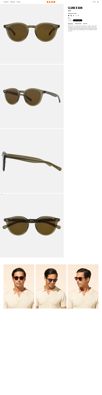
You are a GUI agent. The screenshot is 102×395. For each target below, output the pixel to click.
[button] (68, 15)
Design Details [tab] (78, 23)
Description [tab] (70, 23)
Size (69, 18)
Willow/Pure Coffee (72, 13)
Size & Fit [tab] (85, 23)
